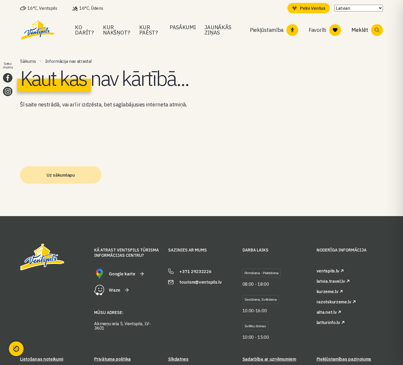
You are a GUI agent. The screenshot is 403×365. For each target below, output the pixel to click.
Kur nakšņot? (116, 30)
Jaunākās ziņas (217, 30)
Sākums (28, 61)
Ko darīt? (84, 30)
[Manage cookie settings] (16, 348)
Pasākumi (183, 27)
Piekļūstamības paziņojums (344, 359)
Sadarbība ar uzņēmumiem (269, 359)
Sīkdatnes (178, 359)
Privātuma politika (112, 359)
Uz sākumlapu (61, 175)
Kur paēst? (148, 30)
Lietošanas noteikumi (41, 359)
